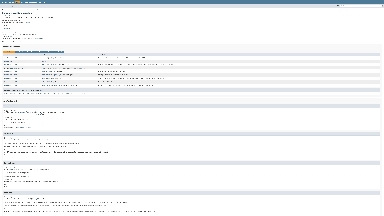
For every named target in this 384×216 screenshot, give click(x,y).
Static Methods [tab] (23, 52)
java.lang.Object (8, 16)
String (51, 58)
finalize (21, 93)
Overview (4, 2)
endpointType (46, 75)
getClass (30, 93)
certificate (46, 64)
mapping (44, 78)
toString (64, 93)
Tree (26, 2)
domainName (46, 71)
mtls (43, 82)
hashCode (39, 93)
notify (46, 93)
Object (10, 36)
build (44, 61)
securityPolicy (47, 85)
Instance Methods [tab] (38, 52)
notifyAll (55, 93)
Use (22, 2)
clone (6, 93)
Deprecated (33, 2)
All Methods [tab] (9, 52)
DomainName (29, 23)
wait (72, 93)
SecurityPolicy (59, 85)
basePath (45, 58)
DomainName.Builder (11, 58)
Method (26, 6)
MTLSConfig (50, 82)
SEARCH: (337, 6)
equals (12, 93)
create (44, 68)
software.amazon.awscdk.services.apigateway (25, 10)
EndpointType (57, 75)
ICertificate (56, 64)
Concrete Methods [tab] (55, 52)
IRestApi (51, 78)
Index (40, 2)
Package (11, 2)
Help (44, 2)
